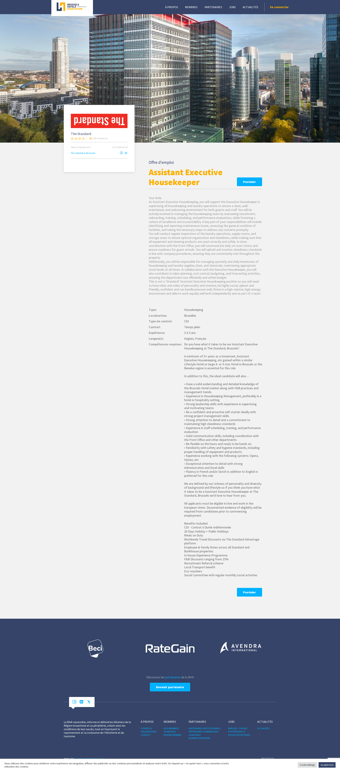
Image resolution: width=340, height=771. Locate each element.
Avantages (170, 731)
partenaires (172, 677)
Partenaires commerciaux (204, 731)
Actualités (250, 7)
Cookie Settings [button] (307, 764)
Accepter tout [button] (327, 764)
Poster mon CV (236, 731)
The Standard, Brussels (83, 153)
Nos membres (171, 728)
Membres (191, 7)
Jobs (232, 7)
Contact (146, 735)
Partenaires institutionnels (205, 728)
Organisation (149, 731)
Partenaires (213, 7)
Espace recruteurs (239, 735)
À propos (171, 7)
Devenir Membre (173, 735)
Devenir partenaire (170, 687)
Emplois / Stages (237, 728)
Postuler (249, 182)
